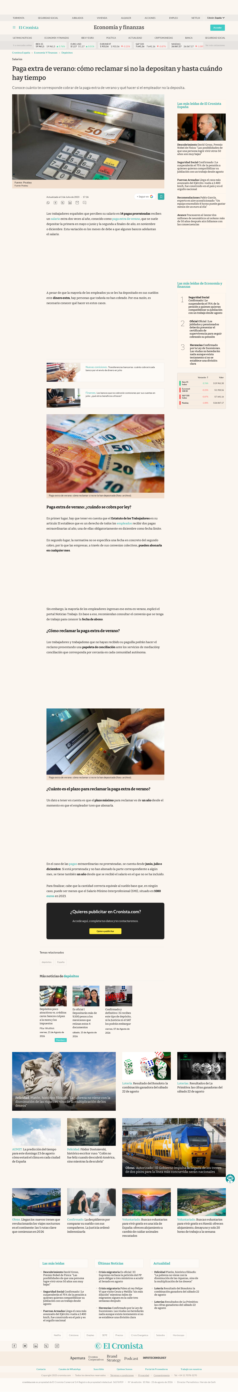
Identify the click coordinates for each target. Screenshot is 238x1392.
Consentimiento (162, 1375)
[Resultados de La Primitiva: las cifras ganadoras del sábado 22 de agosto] (201, 1066)
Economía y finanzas (57, 38)
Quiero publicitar (109, 931)
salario (55, 219)
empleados (124, 523)
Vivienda (102, 18)
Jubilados (77, 18)
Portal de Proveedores (156, 1369)
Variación (202, 377)
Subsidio (160, 1335)
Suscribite (99, 1369)
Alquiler (126, 18)
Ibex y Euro (87, 38)
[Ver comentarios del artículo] (84, 203)
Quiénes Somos (124, 1369)
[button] (230, 1178)
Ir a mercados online (22, 45)
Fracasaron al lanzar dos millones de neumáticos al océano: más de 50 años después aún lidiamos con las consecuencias (201, 220)
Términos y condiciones (122, 1375)
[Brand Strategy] (114, 1359)
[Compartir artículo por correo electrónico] (77, 203)
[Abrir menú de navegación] (14, 27)
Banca (189, 38)
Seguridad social (48, 18)
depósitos (67, 52)
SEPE (104, 1335)
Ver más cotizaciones (215, 45)
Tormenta (18, 18)
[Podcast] (131, 1358)
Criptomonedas (164, 38)
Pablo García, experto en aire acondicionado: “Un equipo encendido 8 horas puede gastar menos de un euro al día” (201, 202)
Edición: (214, 18)
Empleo (173, 18)
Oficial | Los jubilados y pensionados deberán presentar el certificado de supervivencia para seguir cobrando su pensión (206, 329)
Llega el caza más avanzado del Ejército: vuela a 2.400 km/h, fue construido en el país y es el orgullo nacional (200, 184)
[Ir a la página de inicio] (28, 27)
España (60, 962)
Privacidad (143, 1375)
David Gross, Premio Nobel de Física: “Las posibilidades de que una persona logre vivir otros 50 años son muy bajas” (200, 149)
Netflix (196, 18)
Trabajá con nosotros (191, 1369)
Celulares (74, 1335)
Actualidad (135, 38)
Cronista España (21, 52)
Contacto (41, 1369)
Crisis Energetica (139, 1335)
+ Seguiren (146, 197)
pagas (72, 864)
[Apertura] (77, 1359)
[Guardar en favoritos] (161, 196)
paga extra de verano (126, 219)
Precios (119, 1335)
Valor (221, 377)
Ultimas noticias (22, 38)
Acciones (150, 18)
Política (111, 38)
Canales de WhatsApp (70, 1369)
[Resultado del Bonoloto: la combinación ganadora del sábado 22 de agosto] (146, 1066)
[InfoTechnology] (155, 1358)
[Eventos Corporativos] (96, 1359)
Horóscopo (178, 1335)
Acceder (217, 27)
